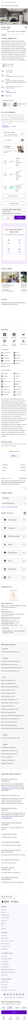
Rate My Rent (4, 938)
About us (3, 909)
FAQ (2, 925)
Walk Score (13, 590)
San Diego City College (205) (8, 747)
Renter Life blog (5, 946)
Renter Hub (4, 935)
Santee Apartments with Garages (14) (10, 661)
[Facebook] (11, 994)
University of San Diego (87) (8, 760)
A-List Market (4, 961)
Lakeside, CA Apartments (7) (8, 690)
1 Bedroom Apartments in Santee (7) (10, 652)
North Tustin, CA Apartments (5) (9, 699)
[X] (14, 994)
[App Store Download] (5, 901)
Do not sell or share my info (8, 990)
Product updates (5, 917)
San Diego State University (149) (9, 750)
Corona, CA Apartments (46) (8, 693)
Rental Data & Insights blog (8, 972)
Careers (3, 912)
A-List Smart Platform (6, 958)
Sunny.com (4, 920)
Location (23, 34)
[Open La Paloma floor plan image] (20, 149)
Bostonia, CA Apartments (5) (8, 680)
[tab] (5, 126)
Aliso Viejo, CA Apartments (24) (9, 725)
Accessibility (4, 987)
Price (9, 34)
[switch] (21, 140)
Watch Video (8, 96)
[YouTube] (17, 994)
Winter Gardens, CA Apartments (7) (10, 686)
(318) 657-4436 (5, 29)
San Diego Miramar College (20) (9, 754)
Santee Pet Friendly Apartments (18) (10, 671)
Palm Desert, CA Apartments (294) (9, 709)
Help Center (4, 975)
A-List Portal (4, 956)
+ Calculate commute (10, 92)
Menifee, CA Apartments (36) (8, 712)
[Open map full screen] (25, 513)
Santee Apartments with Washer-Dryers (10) (12, 667)
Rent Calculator (5, 943)
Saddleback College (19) (7, 763)
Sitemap (3, 928)
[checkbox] (8, 241)
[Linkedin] (8, 994)
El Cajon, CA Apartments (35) (8, 683)
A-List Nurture (4, 964)
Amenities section (7, 818)
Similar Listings (15, 34)
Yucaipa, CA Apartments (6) (8, 706)
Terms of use (4, 984)
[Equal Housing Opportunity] (5, 994)
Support (3, 923)
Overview (4, 34)
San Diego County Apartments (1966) (10, 738)
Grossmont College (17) (7, 757)
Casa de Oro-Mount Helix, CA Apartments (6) (12, 715)
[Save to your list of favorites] (25, 10)
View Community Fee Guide (8, 507)
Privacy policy (4, 982)
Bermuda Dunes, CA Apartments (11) (10, 718)
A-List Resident (5, 967)
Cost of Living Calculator (7, 941)
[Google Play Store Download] (15, 901)
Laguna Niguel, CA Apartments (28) (10, 702)
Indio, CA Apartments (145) (8, 696)
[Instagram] (20, 994)
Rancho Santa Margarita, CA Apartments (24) (12, 728)
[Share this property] (26, 27)
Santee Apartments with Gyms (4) (9, 664)
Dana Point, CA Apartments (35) (9, 722)
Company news (5, 915)
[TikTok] (23, 994)
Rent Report (4, 949)
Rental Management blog (7, 969)
